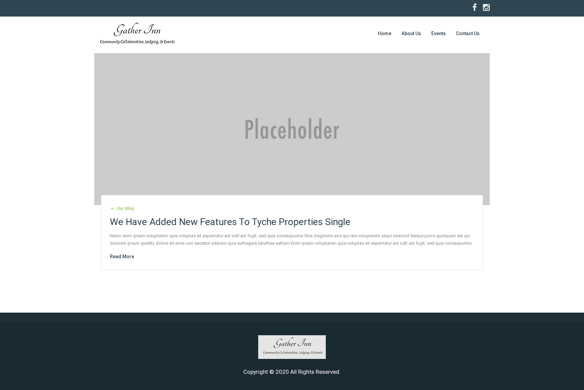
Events (438, 33)
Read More (122, 256)
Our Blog (125, 208)
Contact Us (468, 33)
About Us (411, 33)
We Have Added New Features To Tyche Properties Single (230, 221)
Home (384, 33)
